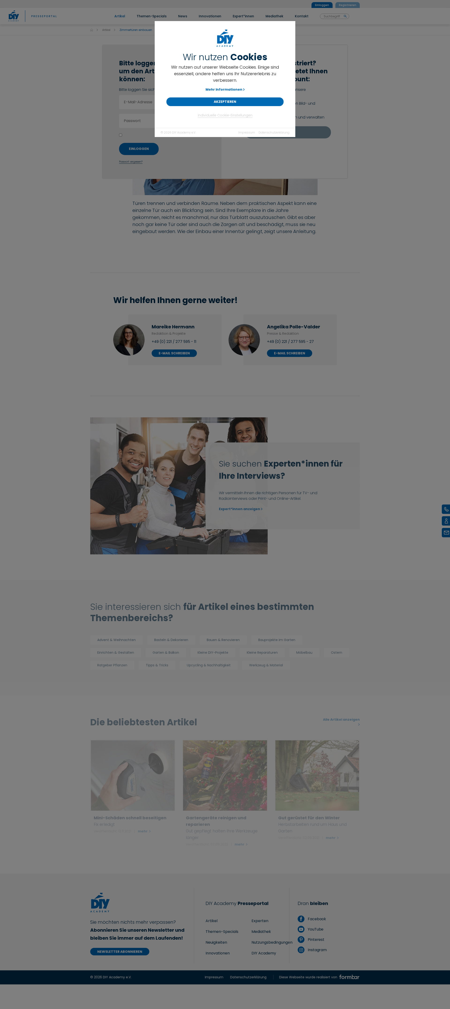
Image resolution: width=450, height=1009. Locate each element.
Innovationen (218, 953)
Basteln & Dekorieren (171, 640)
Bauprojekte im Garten (276, 640)
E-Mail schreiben (174, 353)
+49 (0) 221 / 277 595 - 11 (174, 341)
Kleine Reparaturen (262, 652)
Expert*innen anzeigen (239, 509)
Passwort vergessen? (130, 161)
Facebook (316, 919)
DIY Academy (263, 953)
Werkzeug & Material (266, 665)
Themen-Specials (222, 931)
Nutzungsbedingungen (271, 942)
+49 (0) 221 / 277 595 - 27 (290, 341)
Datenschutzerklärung (274, 132)
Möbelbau (304, 652)
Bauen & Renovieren (223, 640)
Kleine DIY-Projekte (213, 652)
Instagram (317, 950)
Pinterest (315, 939)
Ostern (336, 652)
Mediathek (261, 931)
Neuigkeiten (216, 942)
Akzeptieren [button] (225, 101)
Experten (259, 921)
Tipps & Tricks (157, 665)
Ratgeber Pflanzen (112, 665)
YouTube (315, 929)
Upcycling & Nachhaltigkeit (209, 665)
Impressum (246, 132)
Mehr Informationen (224, 89)
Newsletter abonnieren (119, 951)
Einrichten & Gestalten (115, 652)
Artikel (106, 30)
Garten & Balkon (166, 652)
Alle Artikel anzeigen (341, 719)
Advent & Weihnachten (116, 640)
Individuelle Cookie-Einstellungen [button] (225, 115)
